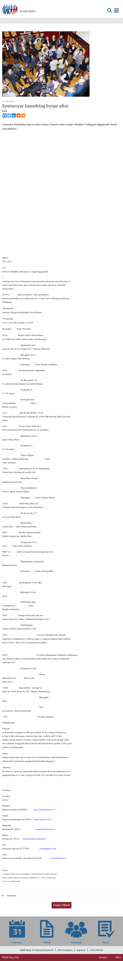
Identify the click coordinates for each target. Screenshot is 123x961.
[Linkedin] (14, 115)
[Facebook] (5, 115)
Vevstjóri (103, 957)
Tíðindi (11, 896)
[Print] (18, 115)
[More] (23, 115)
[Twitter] (9, 115)
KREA (118, 957)
